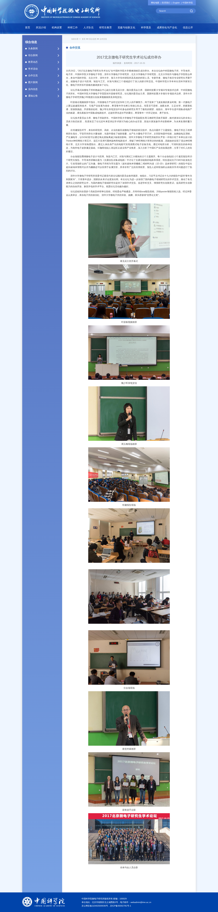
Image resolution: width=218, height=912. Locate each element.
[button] (57, 28)
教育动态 (33, 62)
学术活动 (33, 69)
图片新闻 (33, 82)
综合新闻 (33, 55)
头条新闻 (33, 48)
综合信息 (92, 39)
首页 (27, 27)
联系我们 (166, 2)
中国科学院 (187, 2)
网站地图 (155, 2)
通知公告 (33, 96)
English (176, 2)
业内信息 (33, 89)
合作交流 (33, 75)
